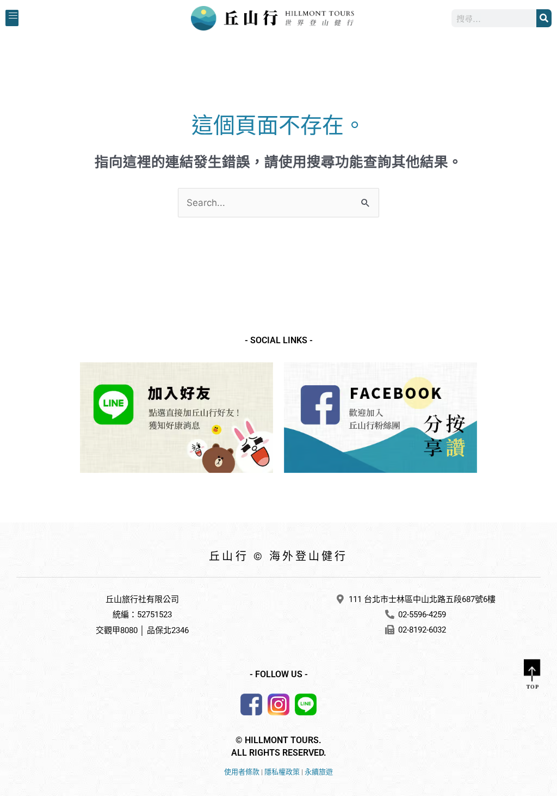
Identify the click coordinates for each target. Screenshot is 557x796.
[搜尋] (544, 18)
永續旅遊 (319, 772)
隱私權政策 (282, 772)
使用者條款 (241, 772)
